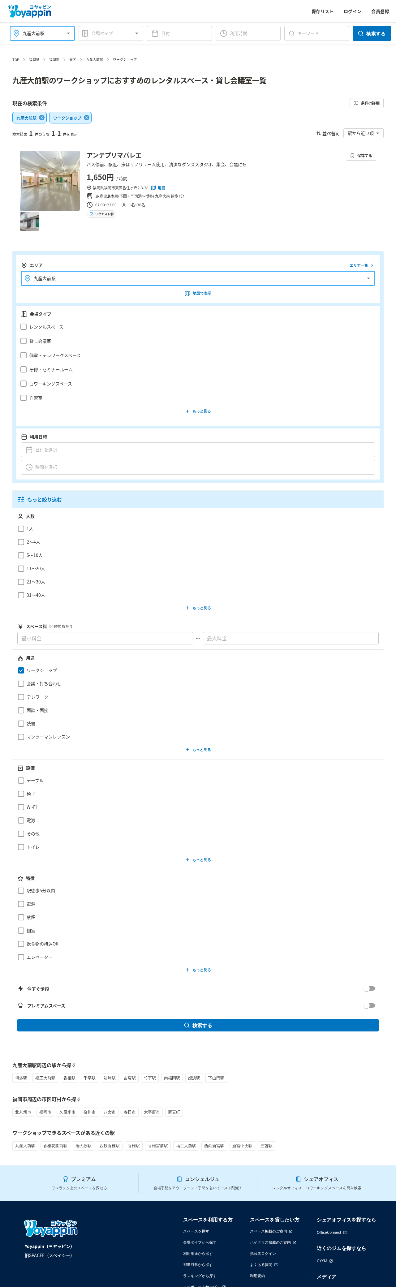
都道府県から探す (198, 1264)
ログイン (353, 11)
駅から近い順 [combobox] (361, 133)
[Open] (68, 33)
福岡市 (54, 59)
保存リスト (323, 11)
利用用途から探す (198, 1253)
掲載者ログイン (263, 1253)
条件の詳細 (370, 102)
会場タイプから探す (200, 1242)
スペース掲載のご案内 (268, 1231)
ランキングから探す (200, 1275)
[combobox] (39, 33)
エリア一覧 (359, 265)
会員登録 (380, 11)
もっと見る (201, 411)
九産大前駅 (94, 59)
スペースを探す (196, 1231)
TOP (15, 59)
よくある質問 (261, 1264)
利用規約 (257, 1275)
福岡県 (34, 59)
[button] (196, 327)
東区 (72, 59)
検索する (375, 33)
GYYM (322, 1260)
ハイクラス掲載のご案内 (270, 1242)
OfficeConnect (329, 1232)
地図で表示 (202, 293)
